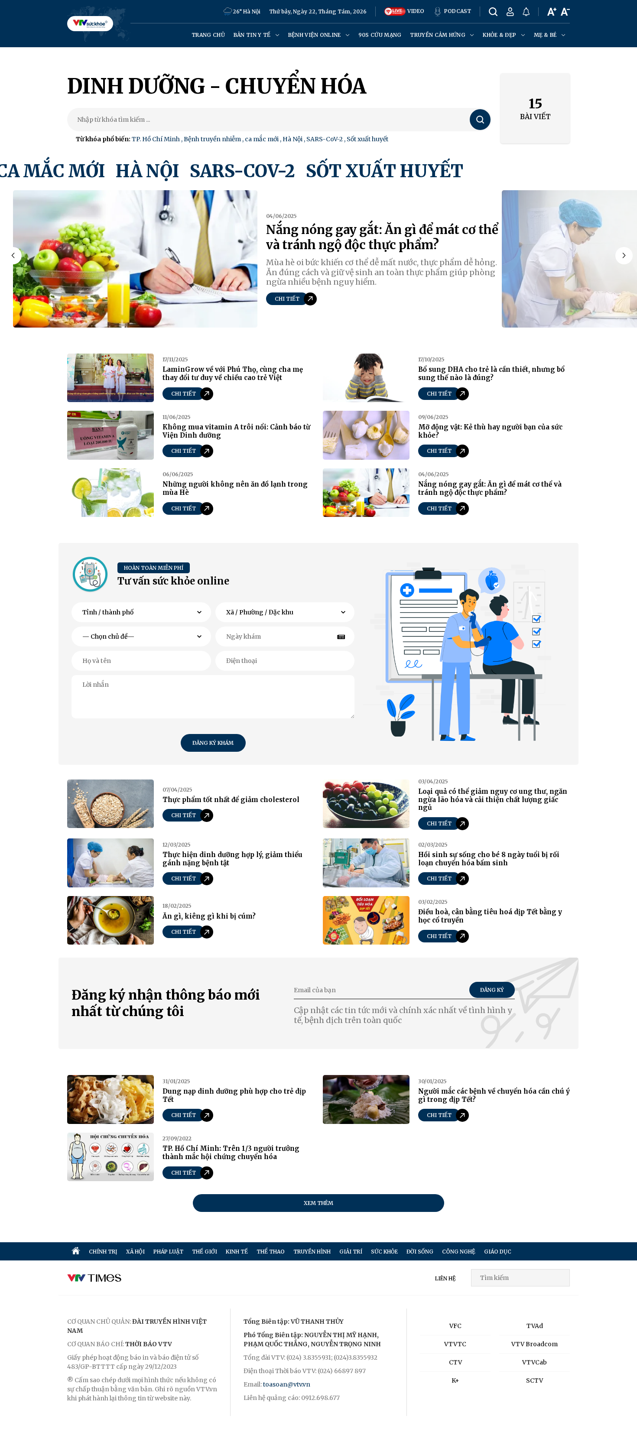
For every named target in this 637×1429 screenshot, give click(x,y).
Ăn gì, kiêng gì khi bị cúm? (209, 916)
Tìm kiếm (480, 120)
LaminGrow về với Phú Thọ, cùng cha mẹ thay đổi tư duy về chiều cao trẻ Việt (232, 373)
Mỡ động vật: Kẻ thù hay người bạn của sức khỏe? (490, 431)
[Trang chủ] (76, 1251)
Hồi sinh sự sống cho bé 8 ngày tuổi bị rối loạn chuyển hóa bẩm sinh (488, 859)
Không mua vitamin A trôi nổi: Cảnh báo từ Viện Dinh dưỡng (236, 431)
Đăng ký (492, 990)
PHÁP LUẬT (168, 1251)
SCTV (534, 1380)
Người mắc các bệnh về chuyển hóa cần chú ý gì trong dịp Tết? (494, 1095)
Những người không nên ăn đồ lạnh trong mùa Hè (235, 488)
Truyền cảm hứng (438, 35)
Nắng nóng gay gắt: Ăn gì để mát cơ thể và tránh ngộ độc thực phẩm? (382, 237)
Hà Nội (292, 139)
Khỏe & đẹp (500, 35)
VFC (455, 1326)
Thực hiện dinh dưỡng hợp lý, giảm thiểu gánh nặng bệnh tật (232, 859)
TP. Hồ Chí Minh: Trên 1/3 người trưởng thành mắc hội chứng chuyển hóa (230, 1152)
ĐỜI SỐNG (419, 1251)
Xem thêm (318, 1203)
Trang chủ (208, 35)
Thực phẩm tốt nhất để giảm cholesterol (230, 800)
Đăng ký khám (213, 743)
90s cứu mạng (380, 35)
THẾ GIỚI (204, 1251)
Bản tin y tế (253, 35)
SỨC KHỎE (384, 1251)
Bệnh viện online (315, 35)
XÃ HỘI (135, 1251)
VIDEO (415, 11)
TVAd (534, 1326)
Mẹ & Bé (546, 35)
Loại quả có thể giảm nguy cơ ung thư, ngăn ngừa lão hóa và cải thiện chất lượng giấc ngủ (492, 799)
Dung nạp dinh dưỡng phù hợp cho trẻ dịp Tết (234, 1095)
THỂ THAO (271, 1251)
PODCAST (457, 11)
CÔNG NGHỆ (458, 1251)
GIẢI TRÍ (350, 1251)
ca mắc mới (262, 139)
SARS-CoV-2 (324, 139)
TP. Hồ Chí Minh (156, 139)
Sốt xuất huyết (367, 139)
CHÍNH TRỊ (103, 1251)
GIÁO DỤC (497, 1251)
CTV (455, 1362)
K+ (455, 1380)
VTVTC (455, 1344)
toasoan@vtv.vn (286, 1384)
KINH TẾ (237, 1251)
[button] (624, 255)
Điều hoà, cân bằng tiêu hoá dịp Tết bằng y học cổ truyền (490, 916)
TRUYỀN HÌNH (312, 1251)
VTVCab (534, 1362)
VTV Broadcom (534, 1344)
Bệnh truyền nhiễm (212, 139)
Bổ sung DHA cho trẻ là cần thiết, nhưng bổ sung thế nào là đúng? (491, 373)
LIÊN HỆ (445, 1278)
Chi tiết (287, 299)
